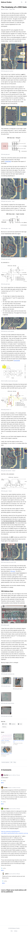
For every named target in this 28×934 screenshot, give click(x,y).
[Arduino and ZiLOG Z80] (6, 749)
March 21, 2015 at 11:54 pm (14, 775)
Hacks (11, 9)
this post (13, 571)
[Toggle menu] (25, 2)
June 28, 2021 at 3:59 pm (14, 808)
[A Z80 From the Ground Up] (18, 737)
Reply (2, 782)
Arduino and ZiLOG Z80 (6, 753)
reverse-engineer (5, 762)
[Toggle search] (21, 2)
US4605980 (8, 161)
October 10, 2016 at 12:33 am (14, 787)
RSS (12, 931)
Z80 (14, 9)
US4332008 (17, 360)
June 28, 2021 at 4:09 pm (14, 873)
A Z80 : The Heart (5, 740)
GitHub (15, 931)
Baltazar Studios (6, 2)
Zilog (15, 762)
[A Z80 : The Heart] (6, 737)
